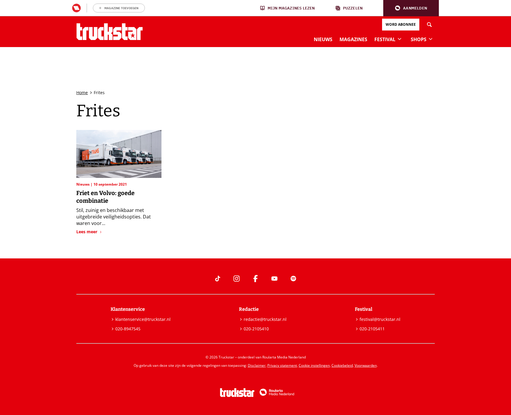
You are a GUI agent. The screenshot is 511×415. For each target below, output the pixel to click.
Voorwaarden (366, 365)
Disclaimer (257, 365)
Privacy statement (282, 365)
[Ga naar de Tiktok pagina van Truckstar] (218, 278)
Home (82, 92)
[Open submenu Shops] (430, 39)
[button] (411, 8)
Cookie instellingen (314, 365)
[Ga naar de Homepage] (109, 31)
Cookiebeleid (342, 365)
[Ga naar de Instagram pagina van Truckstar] (236, 278)
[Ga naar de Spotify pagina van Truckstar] (293, 278)
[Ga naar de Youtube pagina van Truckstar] (274, 278)
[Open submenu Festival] (399, 39)
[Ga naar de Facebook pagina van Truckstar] (255, 278)
